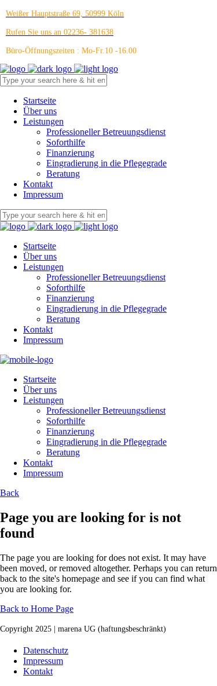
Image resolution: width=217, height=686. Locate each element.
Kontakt (38, 671)
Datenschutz (45, 650)
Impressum (43, 661)
